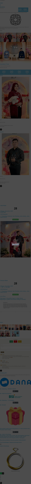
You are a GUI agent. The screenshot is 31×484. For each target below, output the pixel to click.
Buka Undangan (16, 244)
